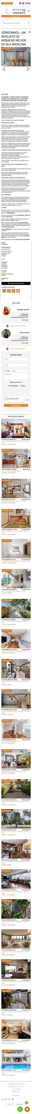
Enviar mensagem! (16, 405)
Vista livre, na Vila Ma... (9, 499)
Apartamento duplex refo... (10, 710)
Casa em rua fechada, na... (9, 800)
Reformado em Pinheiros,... (10, 1010)
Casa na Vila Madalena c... (9, 439)
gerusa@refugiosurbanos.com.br (19, 340)
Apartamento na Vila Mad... (10, 650)
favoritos (17, 283)
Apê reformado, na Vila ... (9, 559)
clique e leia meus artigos (18, 326)
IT (26, 3)
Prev (3, 69)
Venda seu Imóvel (16, 16)
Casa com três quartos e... (10, 920)
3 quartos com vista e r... (9, 980)
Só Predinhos (11, 111)
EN (20, 3)
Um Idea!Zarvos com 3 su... (9, 830)
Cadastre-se (19, 1104)
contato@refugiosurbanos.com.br (16, 1084)
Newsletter (7, 3)
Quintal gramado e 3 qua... (10, 529)
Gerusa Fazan (24, 332)
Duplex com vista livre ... (9, 950)
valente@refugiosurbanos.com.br (19, 317)
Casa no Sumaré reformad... (10, 680)
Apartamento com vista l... (9, 890)
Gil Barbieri (21, 120)
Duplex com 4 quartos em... (10, 860)
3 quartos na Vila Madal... (9, 770)
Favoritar (29, 420)
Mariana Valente (23, 309)
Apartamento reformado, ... (10, 589)
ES (23, 3)
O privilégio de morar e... (9, 619)
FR (29, 3)
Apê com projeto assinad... (9, 469)
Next (28, 69)
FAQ (9, 1104)
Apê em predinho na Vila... (9, 740)
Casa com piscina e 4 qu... (9, 1070)
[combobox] (7, 371)
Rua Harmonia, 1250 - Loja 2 (16, 1086)
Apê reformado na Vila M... (10, 1040)
